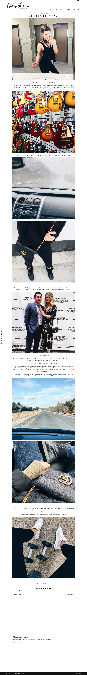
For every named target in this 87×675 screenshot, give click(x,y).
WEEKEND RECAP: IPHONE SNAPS (43, 16)
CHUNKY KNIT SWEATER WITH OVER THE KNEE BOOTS (62, 595)
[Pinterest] (41, 589)
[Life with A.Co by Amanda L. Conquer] (18, 6)
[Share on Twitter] (18, 590)
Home (51, 9)
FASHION (61, 9)
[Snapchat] (47, 589)
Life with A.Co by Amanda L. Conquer (17, 673)
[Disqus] (43, 616)
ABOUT (55, 9)
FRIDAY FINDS (17, 595)
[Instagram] (39, 589)
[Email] (50, 589)
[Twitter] (37, 589)
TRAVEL (73, 9)
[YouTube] (43, 589)
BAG (46, 356)
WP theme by (77, 673)
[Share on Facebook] (16, 590)
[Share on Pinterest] (19, 590)
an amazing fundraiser (42, 358)
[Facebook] (45, 589)
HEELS (42, 356)
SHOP (79, 9)
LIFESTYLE (68, 9)
